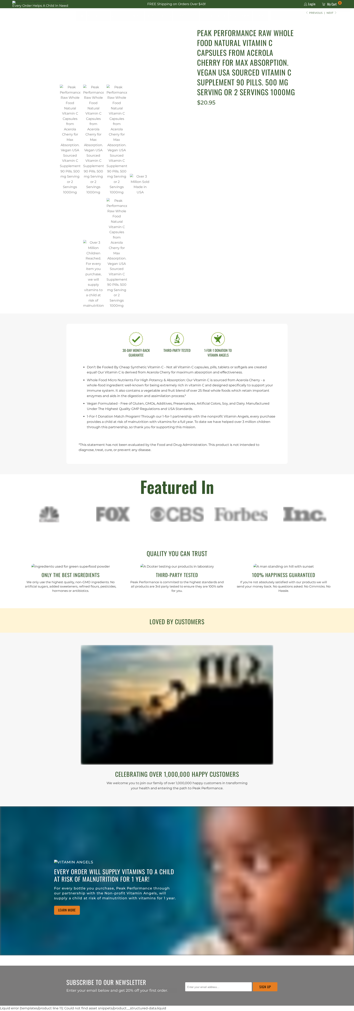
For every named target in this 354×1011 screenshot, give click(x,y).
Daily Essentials (158, 15)
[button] (303, 15)
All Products (98, 15)
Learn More (67, 910)
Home (81, 15)
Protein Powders (214, 15)
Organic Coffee (186, 15)
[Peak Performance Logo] (30, 16)
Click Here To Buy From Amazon (246, 132)
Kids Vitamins (240, 15)
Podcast (260, 15)
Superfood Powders (127, 15)
